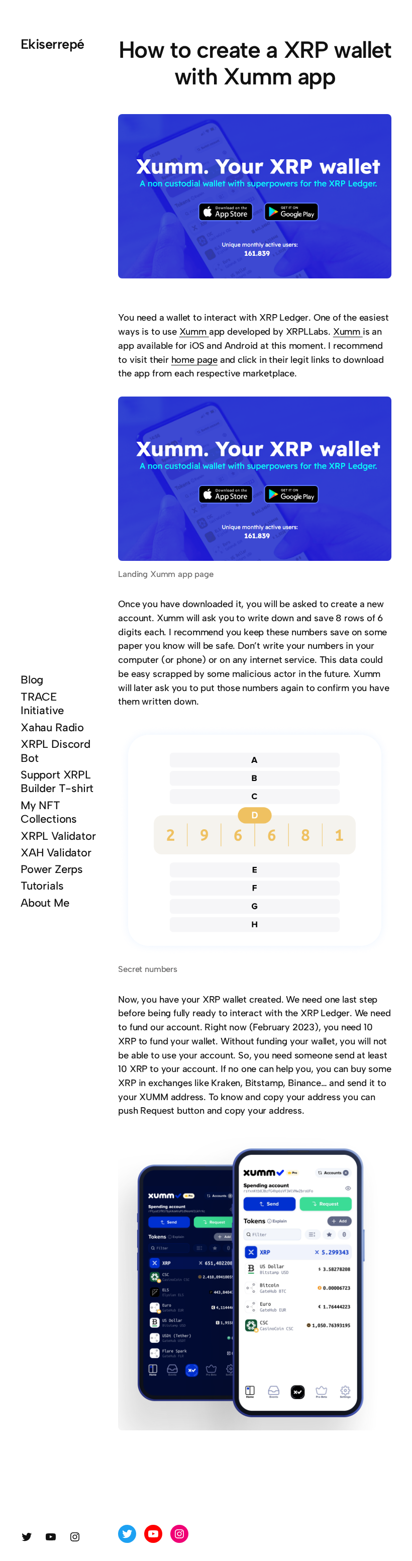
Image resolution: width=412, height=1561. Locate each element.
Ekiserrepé (52, 44)
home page (194, 359)
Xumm (194, 331)
